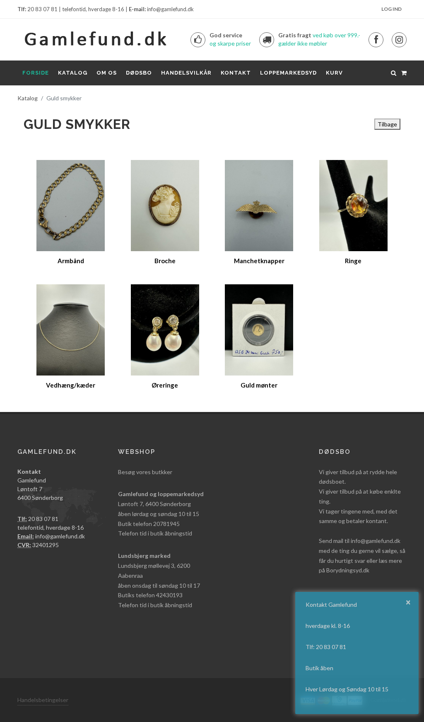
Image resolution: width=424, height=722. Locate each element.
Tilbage (387, 124)
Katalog (27, 98)
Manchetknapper (259, 260)
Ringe (353, 260)
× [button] (408, 602)
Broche (165, 260)
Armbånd (71, 260)
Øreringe (165, 385)
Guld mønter (259, 385)
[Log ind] (404, 72)
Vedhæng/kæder (70, 385)
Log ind (391, 9)
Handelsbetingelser (42, 699)
